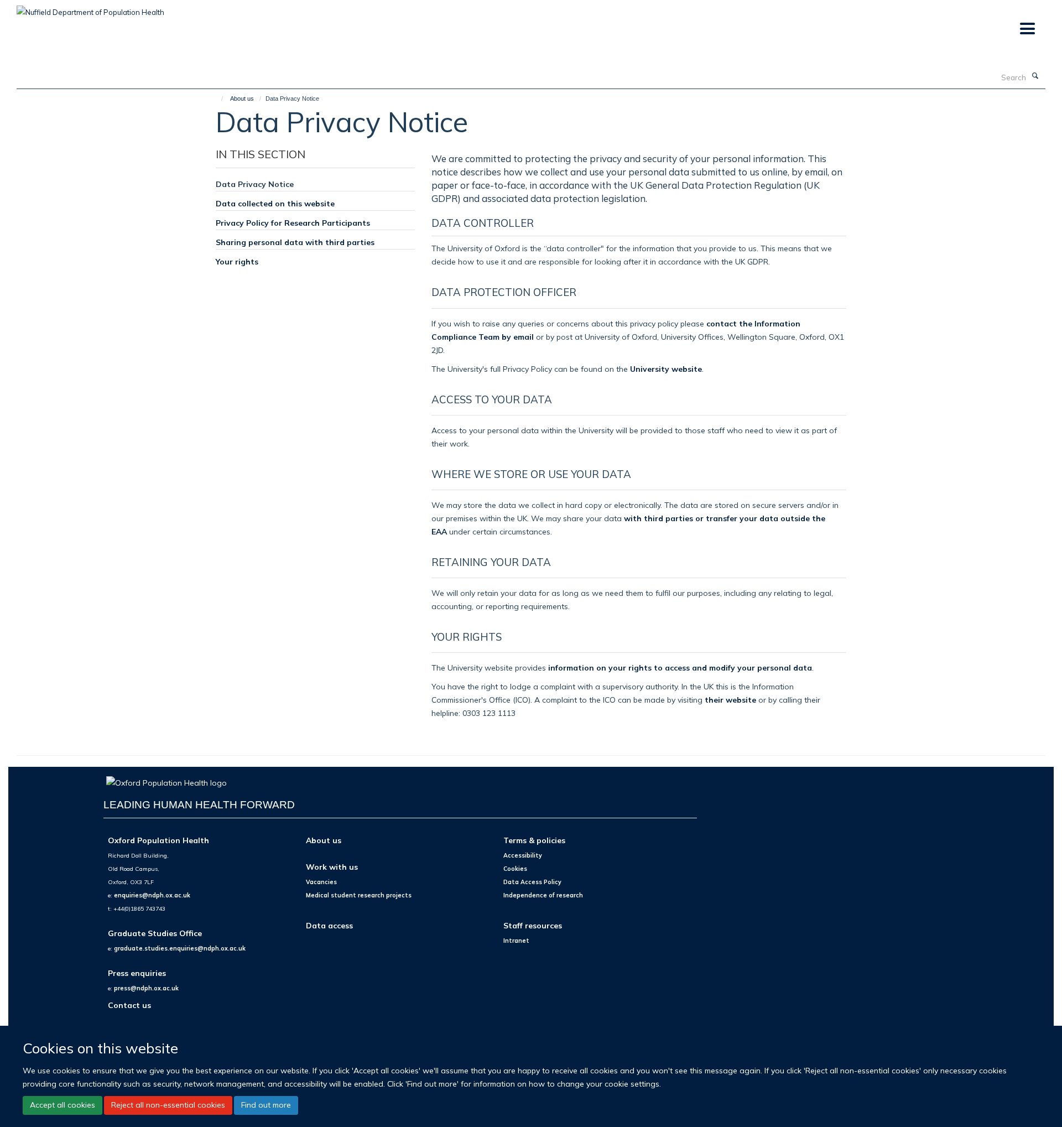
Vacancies (321, 882)
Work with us (332, 866)
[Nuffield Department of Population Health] (90, 8)
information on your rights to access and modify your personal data (680, 667)
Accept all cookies (62, 1105)
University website (666, 368)
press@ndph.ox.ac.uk (146, 988)
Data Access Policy (532, 882)
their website (730, 699)
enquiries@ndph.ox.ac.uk (152, 895)
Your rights (237, 261)
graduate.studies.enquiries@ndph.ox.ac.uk (180, 948)
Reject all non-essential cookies (168, 1105)
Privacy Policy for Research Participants (293, 222)
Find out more (266, 1105)
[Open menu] (1026, 29)
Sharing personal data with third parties (295, 242)
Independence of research (543, 895)
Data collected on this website (275, 203)
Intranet (516, 940)
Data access (329, 925)
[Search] (1035, 76)
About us (242, 98)
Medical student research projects (359, 895)
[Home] (217, 98)
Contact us (129, 1005)
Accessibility (522, 855)
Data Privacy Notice (255, 184)
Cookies (515, 868)
